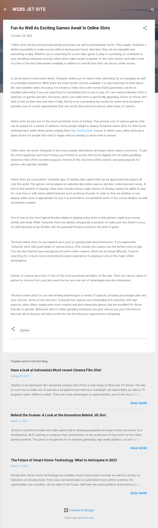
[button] (145, 28)
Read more (138, 403)
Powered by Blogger (81, 510)
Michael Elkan (87, 518)
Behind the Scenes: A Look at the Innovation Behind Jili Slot (58, 415)
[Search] (152, 10)
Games (24, 330)
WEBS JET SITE (29, 9)
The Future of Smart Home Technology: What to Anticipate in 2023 (64, 460)
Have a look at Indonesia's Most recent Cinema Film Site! (56, 370)
